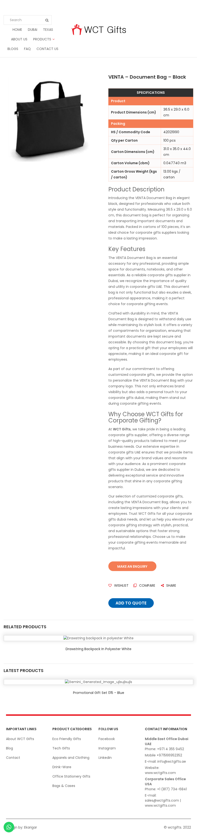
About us (19, 39)
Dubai (32, 29)
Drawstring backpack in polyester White (98, 649)
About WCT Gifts (20, 738)
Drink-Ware (61, 767)
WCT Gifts (122, 429)
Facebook (106, 738)
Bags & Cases (63, 785)
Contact (13, 757)
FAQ (27, 48)
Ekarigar (30, 827)
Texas (48, 29)
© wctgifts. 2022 (177, 827)
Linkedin (105, 757)
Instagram (107, 748)
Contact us (47, 48)
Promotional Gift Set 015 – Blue (98, 692)
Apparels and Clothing (70, 757)
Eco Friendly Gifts (66, 738)
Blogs (12, 48)
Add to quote (131, 603)
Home (17, 29)
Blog (9, 748)
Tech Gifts (61, 748)
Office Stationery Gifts (71, 776)
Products (42, 39)
